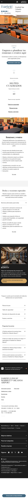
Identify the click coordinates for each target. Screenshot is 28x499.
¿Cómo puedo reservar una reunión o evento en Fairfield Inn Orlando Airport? (12, 355)
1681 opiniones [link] (7, 13)
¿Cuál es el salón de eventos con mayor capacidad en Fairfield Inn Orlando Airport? (13, 340)
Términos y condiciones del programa (9, 468)
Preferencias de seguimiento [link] (7, 465)
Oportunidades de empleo (20, 465)
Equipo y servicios (13, 111)
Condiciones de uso (5, 467)
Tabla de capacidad (13, 104)
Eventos (3, 396)
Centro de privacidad (5, 470)
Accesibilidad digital (5, 472)
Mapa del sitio (14, 472)
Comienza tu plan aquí (14, 62)
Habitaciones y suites (6, 391)
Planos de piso (13, 108)
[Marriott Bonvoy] (23, 2)
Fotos (2, 399)
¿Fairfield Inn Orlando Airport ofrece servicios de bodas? (11, 348)
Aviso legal (16, 388)
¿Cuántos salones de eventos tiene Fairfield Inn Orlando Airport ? (11, 332)
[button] (17, 2)
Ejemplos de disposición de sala (11, 314)
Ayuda (19, 472)
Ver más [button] (14, 174)
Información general (6, 388)
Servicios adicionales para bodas (10, 203)
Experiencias (4, 394)
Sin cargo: (8, 411)
